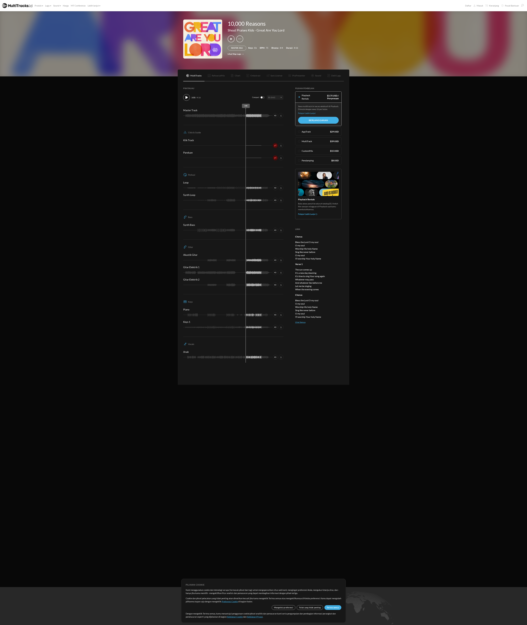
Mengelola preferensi (283, 607)
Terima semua (333, 607)
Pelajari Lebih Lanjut (307, 113)
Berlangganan (318, 120)
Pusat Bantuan (512, 5)
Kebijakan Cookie (235, 617)
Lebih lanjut (93, 5)
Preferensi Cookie (230, 601)
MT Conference (78, 5)
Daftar (468, 5)
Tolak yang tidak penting (310, 607)
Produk (38, 5)
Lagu (47, 5)
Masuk (480, 5)
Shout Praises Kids (241, 30)
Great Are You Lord (270, 30)
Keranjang (494, 5)
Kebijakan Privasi (255, 617)
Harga (66, 5)
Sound (56, 5)
